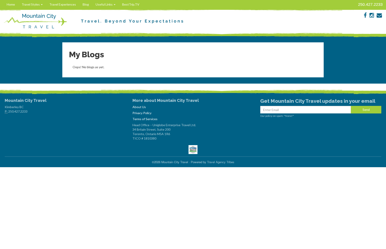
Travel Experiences (62, 4)
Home (11, 4)
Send (366, 109)
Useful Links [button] (104, 4)
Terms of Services (144, 119)
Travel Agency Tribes (220, 162)
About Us (139, 107)
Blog (86, 4)
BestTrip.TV (130, 4)
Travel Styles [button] (31, 4)
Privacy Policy (141, 113)
